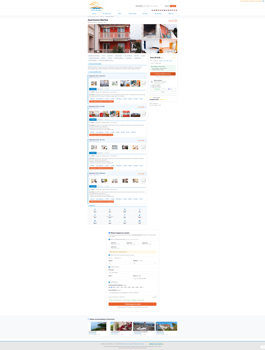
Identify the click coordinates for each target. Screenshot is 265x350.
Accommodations (107, 13)
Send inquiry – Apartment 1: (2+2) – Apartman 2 (102, 101)
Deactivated (120, 347)
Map (163, 92)
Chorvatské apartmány (142, 347)
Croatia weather (132, 13)
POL (141, 287)
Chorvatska (132, 346)
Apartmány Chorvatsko (133, 347)
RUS (133, 287)
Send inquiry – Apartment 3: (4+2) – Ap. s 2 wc (102, 168)
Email (110, 276)
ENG (110, 287)
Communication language (118, 285)
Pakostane (102, 16)
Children (138, 260)
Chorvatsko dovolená (126, 346)
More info (170, 13)
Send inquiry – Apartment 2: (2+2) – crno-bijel (102, 134)
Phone (137, 276)
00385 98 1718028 (156, 86)
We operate (106, 346)
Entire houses (158, 13)
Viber (170, 89)
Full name (111, 270)
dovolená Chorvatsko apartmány (115, 346)
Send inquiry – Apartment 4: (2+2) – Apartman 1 (102, 201)
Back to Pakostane (154, 103)
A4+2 (168, 60)
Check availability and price (164, 74)
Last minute (145, 13)
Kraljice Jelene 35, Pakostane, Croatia (97, 22)
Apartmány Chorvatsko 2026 (140, 346)
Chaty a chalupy (158, 346)
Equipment (93, 89)
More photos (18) (171, 51)
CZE (114, 287)
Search (173, 6)
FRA (129, 287)
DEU (118, 287)
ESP (125, 287)
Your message (115, 290)
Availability (101, 89)
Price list (107, 89)
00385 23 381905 (156, 85)
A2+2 (161, 60)
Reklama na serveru (125, 343)
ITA (122, 287)
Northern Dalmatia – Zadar (93, 16)
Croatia (94, 13)
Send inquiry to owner (133, 304)
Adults (111, 260)
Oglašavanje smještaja (157, 344)
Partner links (126, 347)
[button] (163, 99)
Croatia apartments (150, 346)
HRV (137, 287)
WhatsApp (157, 89)
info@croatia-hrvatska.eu (138, 343)
